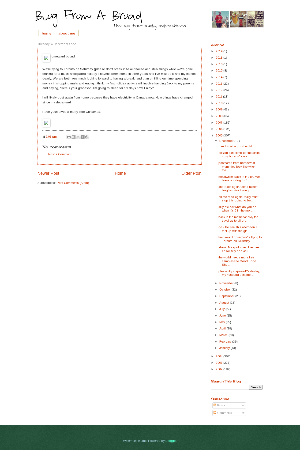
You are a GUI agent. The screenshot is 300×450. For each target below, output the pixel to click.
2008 (219, 116)
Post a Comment (59, 154)
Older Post (191, 173)
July (222, 309)
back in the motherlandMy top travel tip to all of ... (238, 218)
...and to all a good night (235, 146)
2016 (219, 64)
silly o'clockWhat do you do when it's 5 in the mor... (237, 208)
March (224, 335)
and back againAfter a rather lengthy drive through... (237, 188)
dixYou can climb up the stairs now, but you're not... (239, 154)
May (222, 322)
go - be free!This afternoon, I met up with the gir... (237, 228)
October (225, 289)
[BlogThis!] (73, 137)
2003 (219, 362)
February (225, 341)
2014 (219, 77)
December (226, 141)
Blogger (170, 440)
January (225, 348)
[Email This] (69, 137)
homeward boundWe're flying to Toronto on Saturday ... (240, 238)
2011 (219, 96)
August (224, 302)
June (223, 315)
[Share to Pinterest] (86, 137)
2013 (219, 83)
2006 (219, 129)
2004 (219, 356)
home (47, 33)
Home (120, 173)
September (227, 296)
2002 (219, 369)
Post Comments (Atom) (73, 183)
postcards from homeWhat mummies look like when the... (236, 166)
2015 (219, 70)
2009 (219, 109)
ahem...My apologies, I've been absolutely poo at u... (239, 249)
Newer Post (48, 173)
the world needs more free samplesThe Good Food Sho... (237, 261)
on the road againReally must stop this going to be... (238, 198)
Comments (224, 413)
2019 (219, 51)
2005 (219, 135)
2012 (219, 90)
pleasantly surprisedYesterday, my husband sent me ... (239, 272)
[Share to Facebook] (82, 137)
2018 (219, 57)
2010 (219, 103)
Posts (220, 405)
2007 (219, 122)
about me (66, 33)
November (226, 283)
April (223, 328)
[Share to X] (77, 137)
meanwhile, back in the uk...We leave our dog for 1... (239, 178)
